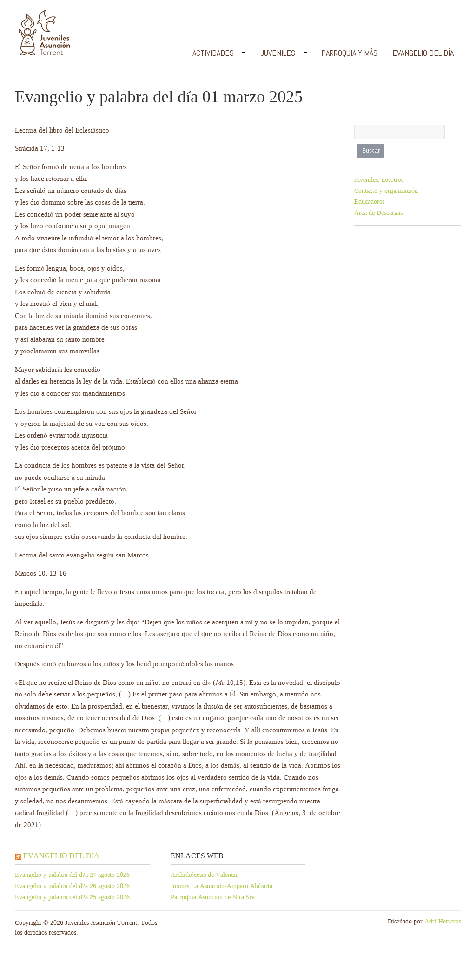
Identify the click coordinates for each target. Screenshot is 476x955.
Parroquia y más (349, 52)
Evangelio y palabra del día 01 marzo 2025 (159, 96)
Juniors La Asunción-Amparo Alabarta (221, 885)
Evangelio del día (423, 52)
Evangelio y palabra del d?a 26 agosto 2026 (72, 885)
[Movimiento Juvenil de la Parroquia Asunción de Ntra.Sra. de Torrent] (44, 34)
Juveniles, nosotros (378, 179)
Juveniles (274, 54)
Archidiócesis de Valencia (204, 874)
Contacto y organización (386, 190)
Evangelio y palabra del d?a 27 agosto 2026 (72, 874)
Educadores (369, 201)
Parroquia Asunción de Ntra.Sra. (214, 897)
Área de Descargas (378, 212)
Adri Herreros (442, 921)
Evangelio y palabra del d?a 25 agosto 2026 (72, 897)
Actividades (209, 54)
